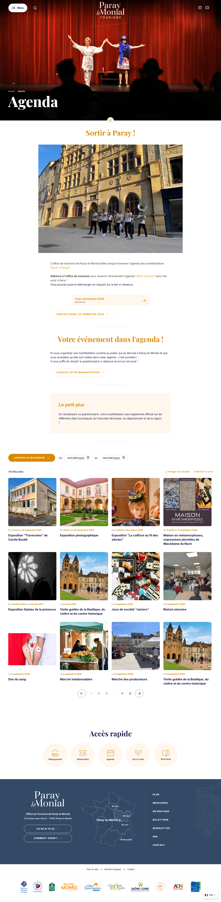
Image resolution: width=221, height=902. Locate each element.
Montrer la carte (204, 471)
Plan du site (92, 869)
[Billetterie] (207, 8)
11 (122, 693)
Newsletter (161, 828)
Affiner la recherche (29, 457)
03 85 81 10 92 (46, 828)
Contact (159, 845)
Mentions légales (112, 869)
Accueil (11, 91)
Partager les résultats (179, 471)
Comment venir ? (46, 838)
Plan (156, 794)
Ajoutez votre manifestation (78, 372)
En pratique (161, 811)
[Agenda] (200, 8)
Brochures (160, 803)
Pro (155, 836)
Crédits (130, 869)
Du (60, 457)
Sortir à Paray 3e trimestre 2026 (80, 314)
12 (130, 693)
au (96, 457)
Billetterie (161, 819)
